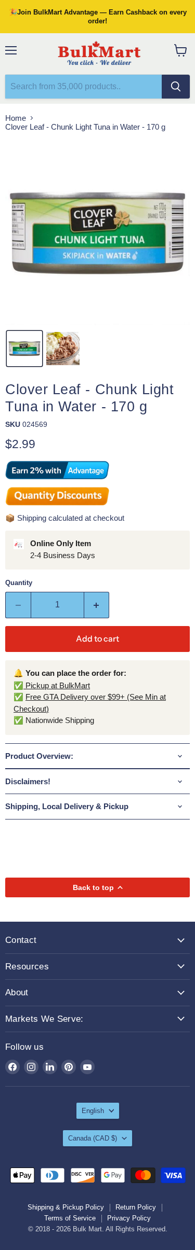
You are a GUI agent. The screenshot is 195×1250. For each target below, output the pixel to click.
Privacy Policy (129, 1218)
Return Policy (135, 1207)
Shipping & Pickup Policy (66, 1207)
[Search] (176, 87)
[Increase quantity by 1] (97, 605)
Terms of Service (70, 1218)
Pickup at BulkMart (56, 685)
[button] (24, 348)
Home (15, 118)
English (93, 1111)
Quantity (18, 583)
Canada (92, 1138)
